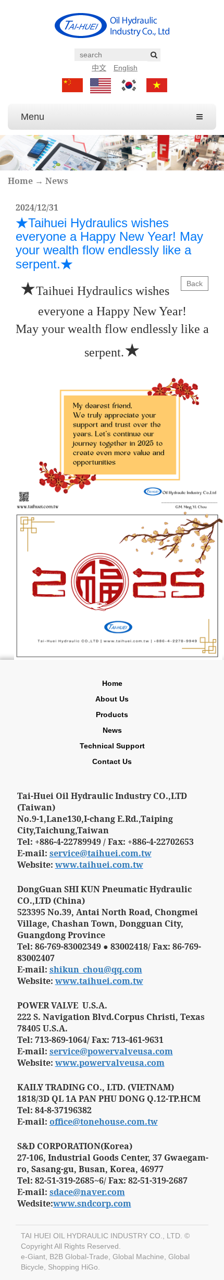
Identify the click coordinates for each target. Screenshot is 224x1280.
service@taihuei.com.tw (100, 853)
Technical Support (112, 746)
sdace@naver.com (87, 1192)
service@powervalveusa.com (111, 1051)
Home (20, 181)
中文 (99, 68)
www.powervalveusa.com (110, 1062)
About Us (112, 699)
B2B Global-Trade (78, 1256)
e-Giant (33, 1256)
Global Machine (138, 1256)
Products (112, 714)
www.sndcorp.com (92, 1203)
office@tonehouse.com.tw (103, 1121)
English (126, 68)
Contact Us (112, 761)
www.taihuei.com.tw (99, 864)
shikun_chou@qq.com (95, 969)
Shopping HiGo (73, 1267)
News (56, 181)
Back (194, 283)
